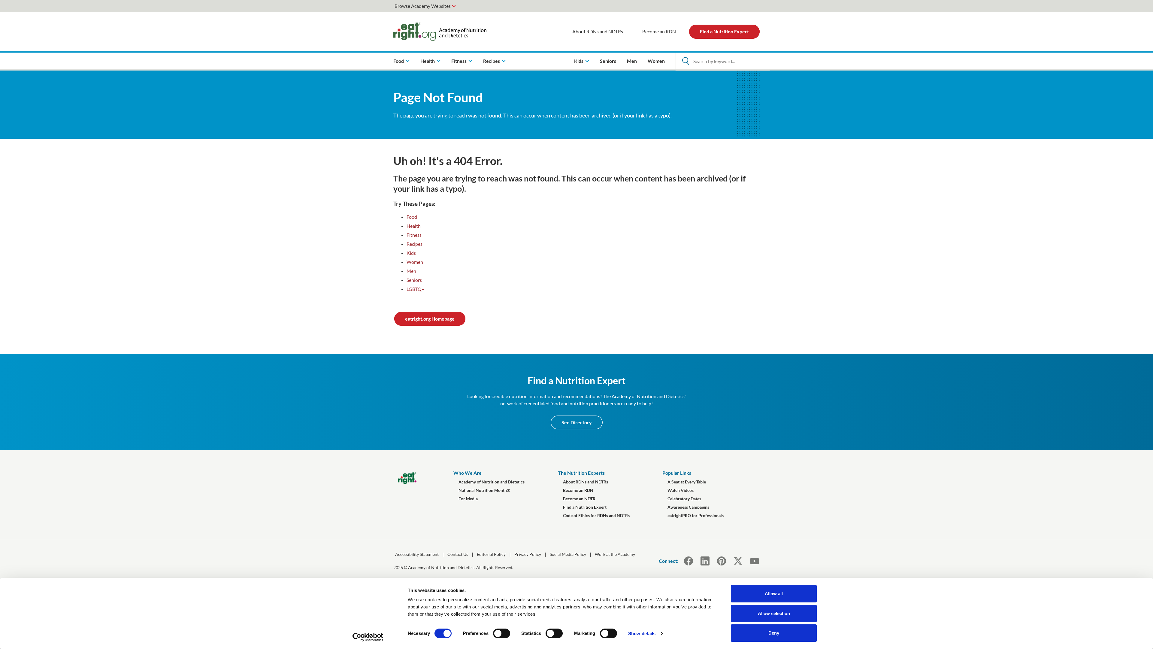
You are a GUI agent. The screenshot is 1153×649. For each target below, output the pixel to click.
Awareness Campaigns (688, 507)
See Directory (576, 422)
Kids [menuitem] (578, 61)
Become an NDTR (579, 498)
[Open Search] (685, 61)
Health (414, 226)
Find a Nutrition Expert (724, 31)
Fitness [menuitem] (459, 61)
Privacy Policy (527, 554)
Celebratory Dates (684, 498)
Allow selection (774, 613)
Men (411, 271)
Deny (773, 632)
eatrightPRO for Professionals (696, 515)
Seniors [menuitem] (608, 61)
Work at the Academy (615, 554)
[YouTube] (754, 560)
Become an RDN (659, 31)
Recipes (414, 244)
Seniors (414, 280)
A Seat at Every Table (687, 481)
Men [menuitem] (632, 61)
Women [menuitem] (656, 61)
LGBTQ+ (415, 289)
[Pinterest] (721, 560)
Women (415, 262)
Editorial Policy (491, 554)
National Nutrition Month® (484, 490)
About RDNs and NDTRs (597, 31)
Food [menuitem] (398, 61)
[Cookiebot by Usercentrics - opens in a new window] (368, 637)
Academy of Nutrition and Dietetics (491, 481)
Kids (411, 253)
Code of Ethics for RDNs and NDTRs (596, 515)
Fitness (414, 235)
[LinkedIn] (705, 560)
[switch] (501, 633)
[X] (738, 560)
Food (412, 217)
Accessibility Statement (417, 554)
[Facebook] (688, 560)
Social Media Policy (568, 554)
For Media (468, 498)
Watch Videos (681, 490)
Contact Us (457, 554)
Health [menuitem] (427, 61)
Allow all (774, 593)
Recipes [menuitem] (491, 61)
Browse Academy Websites (423, 6)
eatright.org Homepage (430, 318)
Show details (641, 633)
